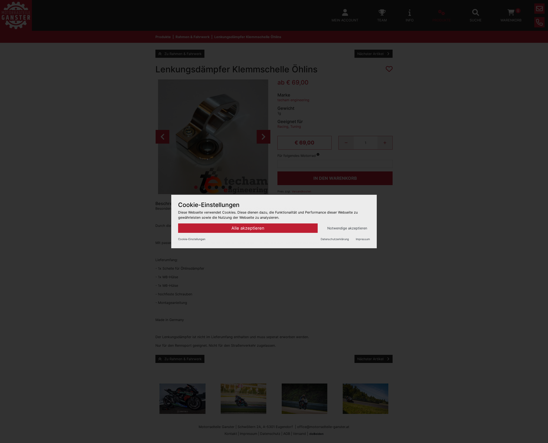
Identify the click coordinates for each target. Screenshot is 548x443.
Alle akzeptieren (247, 228)
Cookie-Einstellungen (191, 239)
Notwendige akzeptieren (347, 228)
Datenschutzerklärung (335, 239)
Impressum (363, 239)
